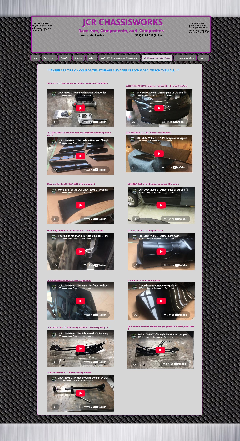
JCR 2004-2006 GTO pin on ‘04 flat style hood (69, 280)
